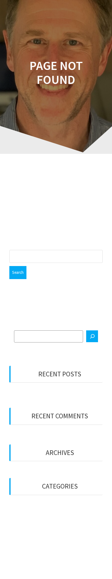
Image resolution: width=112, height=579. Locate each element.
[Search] (92, 336)
